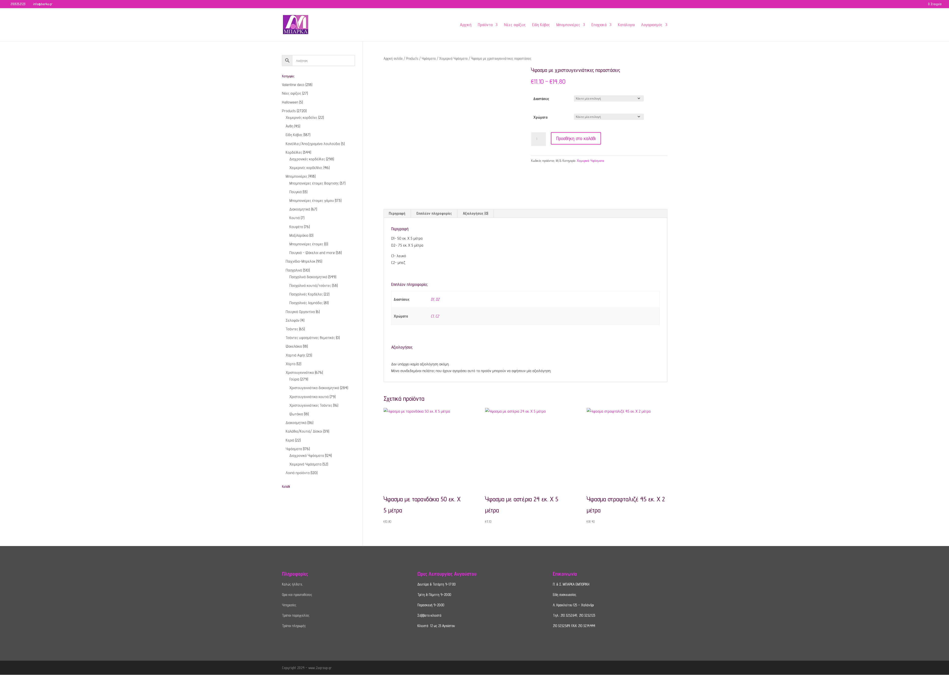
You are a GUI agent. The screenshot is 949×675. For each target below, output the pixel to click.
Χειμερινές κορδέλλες (306, 167)
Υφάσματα (429, 58)
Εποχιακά (598, 25)
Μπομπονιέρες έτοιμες (306, 244)
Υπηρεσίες (289, 605)
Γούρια (294, 379)
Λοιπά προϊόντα (298, 472)
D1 (432, 299)
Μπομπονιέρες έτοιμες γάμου (311, 200)
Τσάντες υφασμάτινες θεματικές (310, 337)
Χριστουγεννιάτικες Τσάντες (310, 405)
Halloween (290, 102)
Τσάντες (292, 329)
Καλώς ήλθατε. (292, 584)
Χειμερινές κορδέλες (301, 117)
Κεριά (290, 440)
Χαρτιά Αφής (295, 355)
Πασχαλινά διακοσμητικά (308, 276)
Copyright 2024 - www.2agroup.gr (307, 668)
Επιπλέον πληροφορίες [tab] (434, 213)
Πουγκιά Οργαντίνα (300, 311)
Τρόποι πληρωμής (294, 626)
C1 (432, 316)
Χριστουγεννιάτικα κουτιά (309, 396)
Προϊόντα (485, 25)
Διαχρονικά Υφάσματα (306, 455)
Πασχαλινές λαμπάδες (306, 302)
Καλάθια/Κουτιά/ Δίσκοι (304, 431)
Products (412, 58)
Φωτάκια (296, 414)
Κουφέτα (296, 226)
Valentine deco (293, 84)
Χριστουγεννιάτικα (300, 372)
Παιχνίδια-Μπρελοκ (300, 261)
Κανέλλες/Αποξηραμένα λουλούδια (313, 143)
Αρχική (465, 25)
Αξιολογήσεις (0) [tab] (475, 213)
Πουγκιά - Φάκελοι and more (312, 252)
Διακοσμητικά (299, 209)
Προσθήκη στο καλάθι (576, 138)
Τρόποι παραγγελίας (295, 615)
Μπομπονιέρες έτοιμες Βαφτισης (314, 183)
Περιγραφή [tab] (397, 213)
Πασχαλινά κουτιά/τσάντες (310, 285)
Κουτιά (294, 217)
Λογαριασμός (651, 25)
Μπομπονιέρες (568, 25)
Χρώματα (540, 117)
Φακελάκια (294, 346)
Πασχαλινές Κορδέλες (306, 294)
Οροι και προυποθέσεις (297, 594)
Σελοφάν (293, 320)
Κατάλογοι (626, 25)
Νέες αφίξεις (515, 25)
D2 (437, 299)
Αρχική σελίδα (393, 58)
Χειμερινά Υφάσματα (453, 58)
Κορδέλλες (294, 152)
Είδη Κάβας (541, 25)
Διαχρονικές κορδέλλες (307, 159)
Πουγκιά (295, 192)
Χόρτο (291, 363)
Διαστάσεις (541, 98)
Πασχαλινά (294, 270)
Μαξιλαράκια (298, 235)
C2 (437, 316)
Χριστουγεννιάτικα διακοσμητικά (314, 387)
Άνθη (289, 126)
